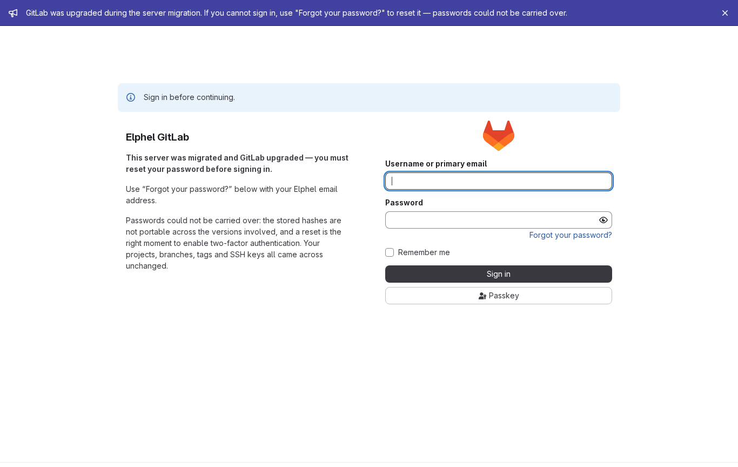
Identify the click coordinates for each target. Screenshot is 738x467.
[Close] (725, 12)
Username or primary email (436, 163)
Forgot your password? (570, 234)
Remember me (424, 252)
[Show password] (603, 220)
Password (404, 202)
